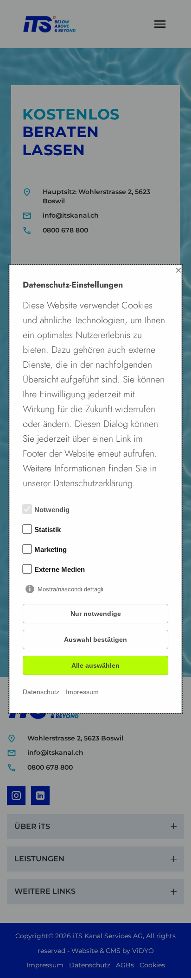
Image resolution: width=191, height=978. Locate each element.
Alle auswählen (95, 665)
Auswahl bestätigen (95, 639)
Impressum (82, 692)
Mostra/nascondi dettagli (70, 589)
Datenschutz (41, 692)
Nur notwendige (95, 613)
